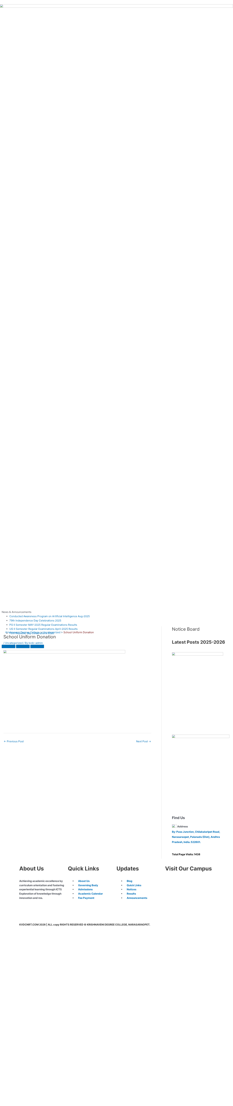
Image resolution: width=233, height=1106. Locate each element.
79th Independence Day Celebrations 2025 (35, 620)
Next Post (143, 741)
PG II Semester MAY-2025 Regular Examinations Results (43, 624)
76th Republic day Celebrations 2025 (31, 633)
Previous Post (14, 741)
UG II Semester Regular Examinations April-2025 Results (43, 629)
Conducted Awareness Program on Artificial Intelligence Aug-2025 (49, 616)
